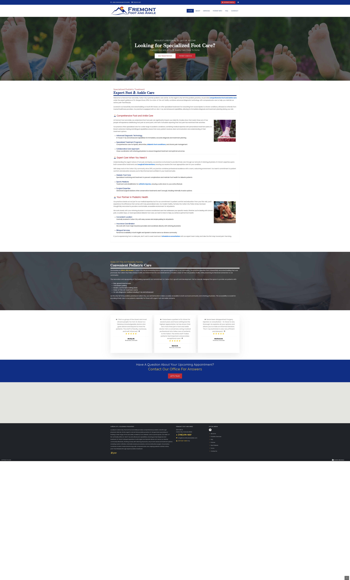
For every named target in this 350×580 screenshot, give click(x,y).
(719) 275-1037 (137, 2)
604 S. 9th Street (127, 270)
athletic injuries (145, 184)
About (197, 11)
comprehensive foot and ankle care (223, 98)
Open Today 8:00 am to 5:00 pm (121, 2)
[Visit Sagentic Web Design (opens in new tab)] (338, 460)
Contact (234, 11)
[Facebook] (238, 2)
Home (190, 11)
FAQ (226, 11)
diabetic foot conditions (156, 144)
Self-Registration (165, 56)
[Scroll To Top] (347, 578)
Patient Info (217, 11)
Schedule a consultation (171, 236)
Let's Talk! (175, 376)
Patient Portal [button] (229, 2)
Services (206, 11)
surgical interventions (146, 164)
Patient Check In (185, 56)
